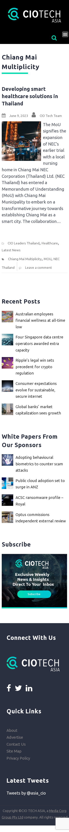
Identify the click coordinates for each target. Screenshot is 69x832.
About (12, 730)
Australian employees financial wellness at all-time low (40, 320)
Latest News (11, 250)
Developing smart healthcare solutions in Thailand (30, 96)
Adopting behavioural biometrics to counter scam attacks (39, 463)
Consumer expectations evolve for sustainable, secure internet (36, 390)
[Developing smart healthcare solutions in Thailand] (21, 124)
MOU (47, 259)
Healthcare (50, 243)
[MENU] (65, 34)
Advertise (15, 737)
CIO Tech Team (51, 115)
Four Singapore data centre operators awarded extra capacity (39, 343)
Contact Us (16, 744)
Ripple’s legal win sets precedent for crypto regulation (35, 366)
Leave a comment (38, 267)
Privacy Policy (18, 758)
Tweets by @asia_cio (26, 793)
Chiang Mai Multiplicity (25, 259)
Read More (11, 231)
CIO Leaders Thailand (23, 243)
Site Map (14, 751)
